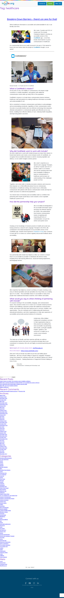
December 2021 (3, 434)
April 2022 (2, 429)
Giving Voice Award (4, 488)
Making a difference (4, 387)
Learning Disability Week (5, 510)
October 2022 (3, 423)
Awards (1, 464)
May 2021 (2, 443)
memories (2, 513)
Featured (2, 483)
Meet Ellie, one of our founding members (9, 385)
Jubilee (1, 504)
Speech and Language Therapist (7, 536)
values (1, 549)
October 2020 (3, 449)
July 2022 (2, 427)
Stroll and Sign (3, 540)
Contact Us (42, 3)
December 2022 (3, 422)
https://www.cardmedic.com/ (29, 351)
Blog (1, 468)
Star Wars (2, 537)
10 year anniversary (4, 459)
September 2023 (4, 413)
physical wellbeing (4, 519)
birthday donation (4, 467)
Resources (2, 525)
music (1, 518)
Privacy (32, 587)
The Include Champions (5, 545)
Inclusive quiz (3, 501)
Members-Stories (4, 512)
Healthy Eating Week (4, 494)
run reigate (2, 528)
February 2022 (3, 431)
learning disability (3, 509)
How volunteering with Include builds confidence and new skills (13, 384)
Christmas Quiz (3, 473)
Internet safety (3, 503)
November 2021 (3, 435)
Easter (1, 477)
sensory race (3, 531)
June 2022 (2, 428)
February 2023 (3, 421)
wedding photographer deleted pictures (8, 391)
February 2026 (3, 397)
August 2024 (3, 405)
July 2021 (2, 440)
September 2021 (4, 439)
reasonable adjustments (5, 524)
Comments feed (3, 564)
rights (1, 527)
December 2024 (3, 403)
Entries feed (2, 562)
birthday (2, 465)
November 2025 (3, 398)
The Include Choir (4, 546)
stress (1, 539)
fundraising (2, 485)
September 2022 (4, 425)
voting (1, 554)
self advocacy (3, 530)
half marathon (3, 489)
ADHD (1, 461)
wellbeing (2, 555)
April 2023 (2, 419)
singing (1, 533)
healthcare (2, 492)
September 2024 (4, 404)
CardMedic (37, 38)
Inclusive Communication (5, 497)
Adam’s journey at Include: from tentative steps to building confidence (15, 381)
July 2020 (2, 451)
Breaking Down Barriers (5, 470)
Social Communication (5, 534)
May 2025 (2, 401)
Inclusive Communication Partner (7, 498)
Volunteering (2, 551)
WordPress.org (3, 565)
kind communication (4, 507)
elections (2, 480)
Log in (1, 561)
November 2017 (3, 453)
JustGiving (2, 506)
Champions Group (39, 231)
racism (1, 522)
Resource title (22, 391)
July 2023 (2, 416)
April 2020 (2, 452)
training (1, 548)
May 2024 (2, 407)
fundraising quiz (3, 486)
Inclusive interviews (4, 500)
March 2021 (2, 445)
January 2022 (3, 433)
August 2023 (3, 415)
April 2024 (2, 409)
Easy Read (2, 479)
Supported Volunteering (5, 542)
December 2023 (3, 411)
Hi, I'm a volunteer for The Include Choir (8, 495)
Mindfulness (2, 516)
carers (1, 471)
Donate (50, 3)
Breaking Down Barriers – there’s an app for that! (32, 19)
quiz (1, 521)
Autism (1, 462)
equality (1, 482)
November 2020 (3, 447)
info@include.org (38, 348)
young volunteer (3, 557)
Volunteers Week (4, 552)
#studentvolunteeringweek (6, 458)
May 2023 (2, 417)
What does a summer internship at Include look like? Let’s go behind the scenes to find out (19, 382)
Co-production (3, 474)
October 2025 (3, 399)
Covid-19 (2, 476)
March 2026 (2, 395)
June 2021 (2, 441)
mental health (3, 515)
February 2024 (3, 410)
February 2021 (3, 446)
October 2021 (3, 437)
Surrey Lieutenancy (4, 543)
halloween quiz (3, 491)
